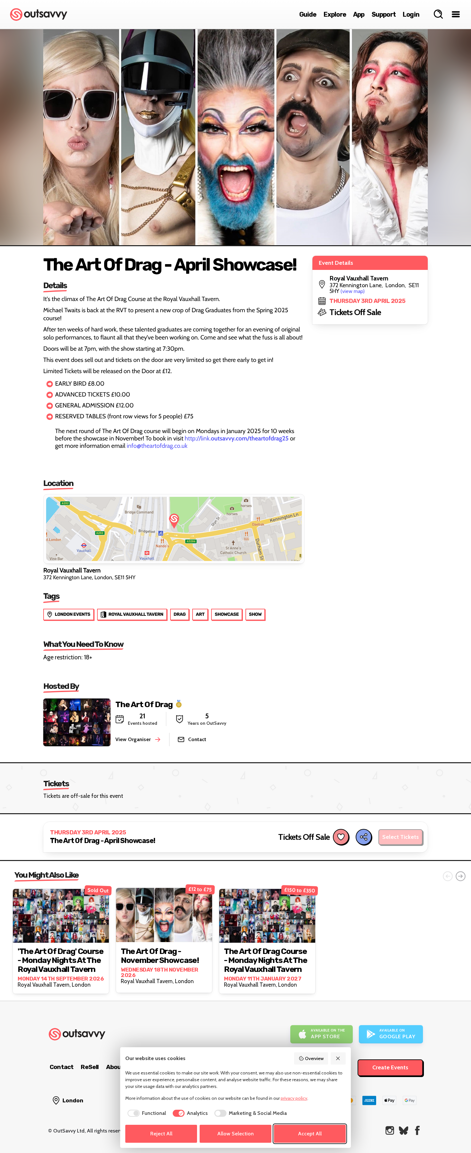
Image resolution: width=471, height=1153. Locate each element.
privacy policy (294, 1098)
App (359, 14)
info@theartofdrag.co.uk (157, 445)
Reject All (161, 1134)
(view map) (353, 291)
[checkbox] (145, 1113)
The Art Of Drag (144, 704)
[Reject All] (338, 1058)
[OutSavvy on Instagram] (389, 1130)
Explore (335, 14)
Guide (308, 14)
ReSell (89, 1067)
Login (411, 14)
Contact (61, 1067)
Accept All (310, 1134)
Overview (314, 1058)
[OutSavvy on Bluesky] (403, 1130)
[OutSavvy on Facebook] (417, 1130)
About (115, 1067)
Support (384, 14)
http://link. (237, 438)
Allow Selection (235, 1134)
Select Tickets (400, 836)
